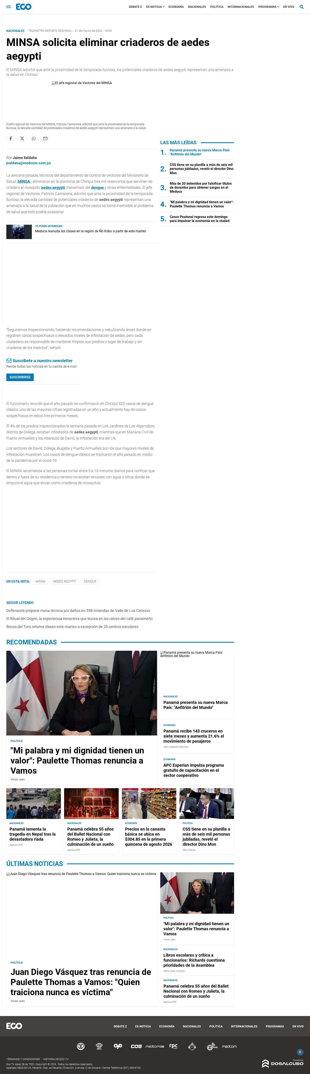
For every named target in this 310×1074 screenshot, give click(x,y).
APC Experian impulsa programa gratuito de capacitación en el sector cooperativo (193, 770)
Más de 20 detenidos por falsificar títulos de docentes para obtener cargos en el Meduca (201, 187)
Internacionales (241, 6)
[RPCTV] (99, 1050)
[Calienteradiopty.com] (192, 1050)
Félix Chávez (189, 850)
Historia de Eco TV (56, 1059)
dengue (97, 187)
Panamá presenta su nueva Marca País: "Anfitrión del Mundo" (200, 152)
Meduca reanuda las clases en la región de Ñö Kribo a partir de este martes (90, 231)
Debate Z (135, 6)
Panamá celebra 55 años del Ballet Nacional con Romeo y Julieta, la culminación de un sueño (90, 837)
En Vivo (288, 6)
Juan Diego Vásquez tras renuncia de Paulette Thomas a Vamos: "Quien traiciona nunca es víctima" (81, 982)
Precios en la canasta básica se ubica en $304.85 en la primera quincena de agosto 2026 (148, 837)
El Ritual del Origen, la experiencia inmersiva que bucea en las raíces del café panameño (79, 618)
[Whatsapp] (34, 138)
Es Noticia (154, 6)
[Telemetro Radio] (210, 1050)
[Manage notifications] (300, 1052)
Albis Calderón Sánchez (175, 747)
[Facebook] (10, 138)
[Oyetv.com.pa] (118, 1050)
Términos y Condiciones (23, 1059)
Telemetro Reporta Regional (50, 30)
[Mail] (45, 138)
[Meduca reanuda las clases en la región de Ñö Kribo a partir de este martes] (19, 238)
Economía (176, 6)
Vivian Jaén (18, 779)
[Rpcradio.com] (173, 1050)
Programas (267, 6)
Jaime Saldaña (25, 158)
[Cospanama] (136, 1050)
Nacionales (197, 6)
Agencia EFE (15, 845)
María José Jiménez (174, 971)
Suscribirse (20, 377)
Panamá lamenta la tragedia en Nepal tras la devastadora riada (32, 834)
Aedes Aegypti (64, 581)
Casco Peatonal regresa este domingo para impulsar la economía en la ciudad (199, 219)
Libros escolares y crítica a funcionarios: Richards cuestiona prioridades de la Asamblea (194, 960)
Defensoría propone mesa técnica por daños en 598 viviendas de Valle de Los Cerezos (78, 610)
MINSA (24, 181)
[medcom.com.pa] (229, 1050)
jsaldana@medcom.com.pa (28, 163)
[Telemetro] (80, 1050)
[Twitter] (22, 138)
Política (216, 6)
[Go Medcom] (155, 1050)
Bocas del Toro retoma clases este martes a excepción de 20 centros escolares (72, 626)
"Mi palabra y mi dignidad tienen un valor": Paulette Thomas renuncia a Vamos (202, 204)
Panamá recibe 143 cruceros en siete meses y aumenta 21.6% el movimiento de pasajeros (193, 736)
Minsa (40, 581)
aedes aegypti (53, 187)
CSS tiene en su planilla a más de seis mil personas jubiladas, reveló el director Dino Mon (201, 169)
